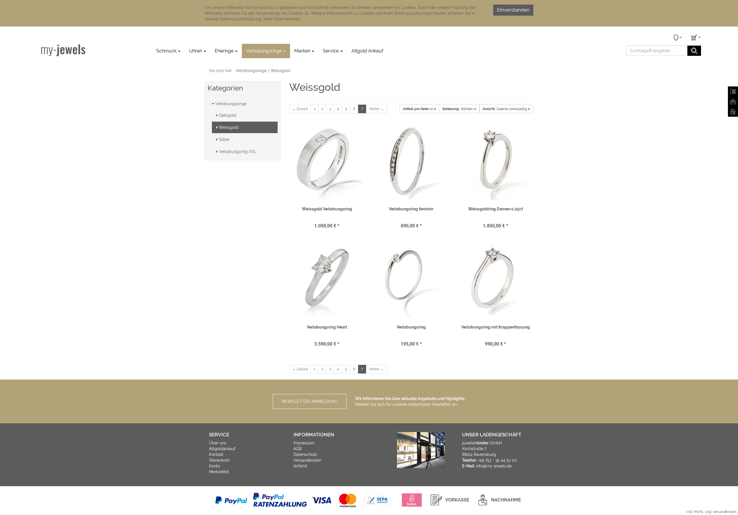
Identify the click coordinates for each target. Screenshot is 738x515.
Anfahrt (300, 466)
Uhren (196, 51)
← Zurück (300, 109)
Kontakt (216, 454)
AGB (297, 448)
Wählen (458, 109)
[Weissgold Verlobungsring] (327, 163)
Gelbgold (227, 115)
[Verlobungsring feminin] (411, 163)
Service (331, 51)
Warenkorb (219, 460)
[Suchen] (694, 51)
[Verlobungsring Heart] (327, 281)
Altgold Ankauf (367, 51)
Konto (214, 466)
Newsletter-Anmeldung (310, 401)
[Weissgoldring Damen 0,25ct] (495, 163)
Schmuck (167, 51)
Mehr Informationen (281, 19)
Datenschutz (305, 454)
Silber (224, 139)
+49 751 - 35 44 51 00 (497, 460)
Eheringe (225, 51)
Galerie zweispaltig (505, 109)
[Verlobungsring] (411, 281)
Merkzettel (219, 471)
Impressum (304, 443)
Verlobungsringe (264, 51)
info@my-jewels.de (494, 466)
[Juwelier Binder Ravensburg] (63, 50)
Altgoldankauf (222, 448)
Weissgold (228, 127)
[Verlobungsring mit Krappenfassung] (495, 281)
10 (418, 109)
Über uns (217, 443)
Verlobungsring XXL (237, 151)
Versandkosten (307, 460)
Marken (302, 51)
